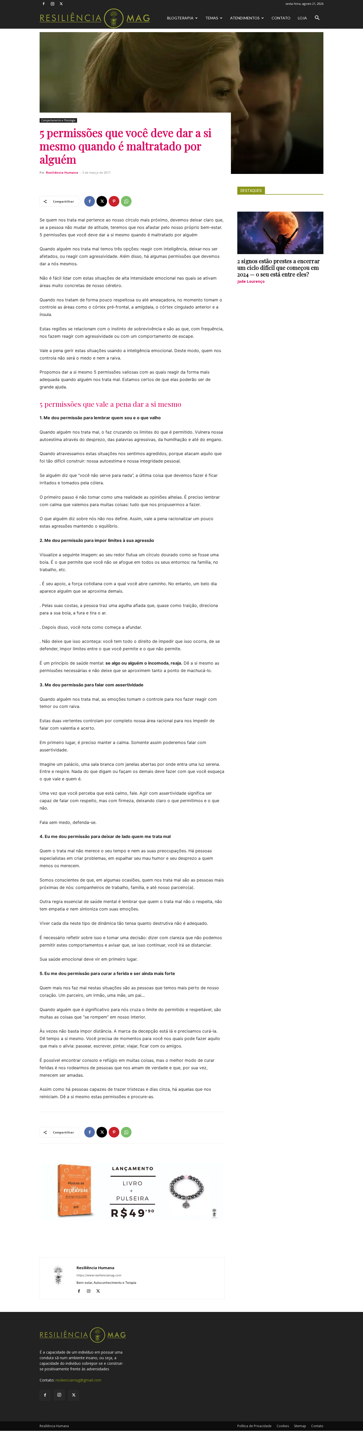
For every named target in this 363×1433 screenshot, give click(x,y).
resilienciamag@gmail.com (78, 1380)
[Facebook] (44, 3)
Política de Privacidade (254, 1426)
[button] (317, 18)
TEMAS (211, 18)
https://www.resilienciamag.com (99, 1275)
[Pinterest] (114, 201)
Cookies (283, 1426)
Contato (281, 18)
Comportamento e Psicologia (58, 120)
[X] (61, 3)
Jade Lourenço (251, 281)
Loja (302, 18)
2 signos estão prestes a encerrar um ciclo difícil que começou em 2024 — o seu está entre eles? (278, 267)
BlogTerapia (180, 18)
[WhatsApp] (126, 201)
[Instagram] (52, 3)
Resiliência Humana (62, 172)
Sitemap (300, 1426)
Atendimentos (245, 18)
